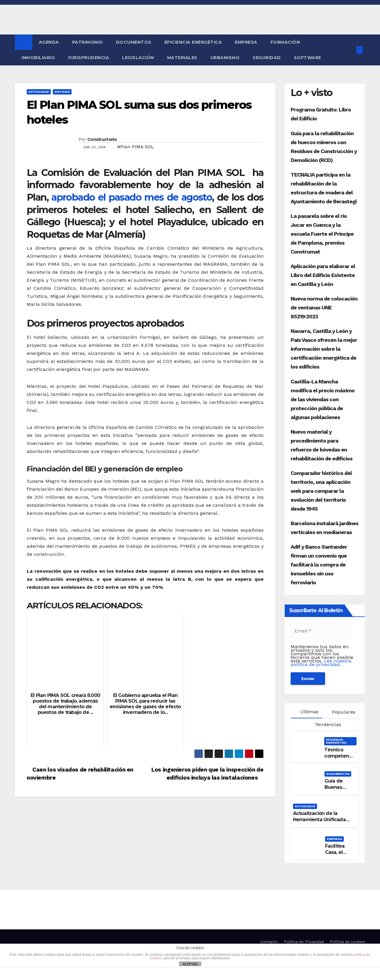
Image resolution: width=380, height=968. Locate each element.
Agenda (49, 42)
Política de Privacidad (304, 941)
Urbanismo (225, 57)
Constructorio (102, 139)
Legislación (138, 57)
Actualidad (38, 91)
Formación (285, 42)
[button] (350, 50)
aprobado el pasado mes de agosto (131, 197)
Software (307, 57)
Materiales (182, 57)
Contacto (269, 941)
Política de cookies (347, 941)
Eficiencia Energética (193, 42)
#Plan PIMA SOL (135, 146)
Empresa (246, 42)
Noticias (62, 91)
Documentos (133, 42)
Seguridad (267, 57)
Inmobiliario (38, 57)
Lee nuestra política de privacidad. (321, 662)
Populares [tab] (342, 712)
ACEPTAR (190, 964)
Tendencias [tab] (327, 724)
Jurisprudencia (88, 57)
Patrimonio (87, 42)
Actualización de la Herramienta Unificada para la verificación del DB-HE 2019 (319, 822)
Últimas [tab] (309, 711)
